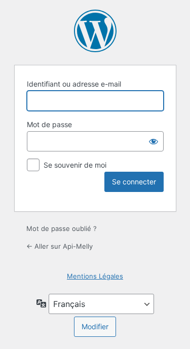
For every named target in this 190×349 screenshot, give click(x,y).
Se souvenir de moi (75, 165)
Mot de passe (49, 124)
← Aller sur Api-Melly (59, 246)
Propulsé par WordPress (95, 31)
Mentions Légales (95, 276)
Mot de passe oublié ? (61, 228)
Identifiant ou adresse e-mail (74, 84)
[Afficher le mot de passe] (153, 141)
